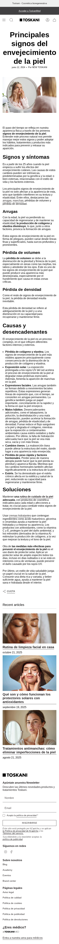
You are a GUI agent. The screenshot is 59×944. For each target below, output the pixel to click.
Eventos (7, 875)
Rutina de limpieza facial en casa (28, 647)
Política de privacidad (14, 908)
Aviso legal (8, 892)
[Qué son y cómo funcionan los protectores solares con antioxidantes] (29, 673)
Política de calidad (12, 897)
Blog (5, 864)
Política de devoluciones (15, 919)
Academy (7, 870)
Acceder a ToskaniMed (29, 11)
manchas (18, 200)
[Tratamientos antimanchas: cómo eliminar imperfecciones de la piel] (29, 727)
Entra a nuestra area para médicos (23, 937)
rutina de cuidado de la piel (36, 496)
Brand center (9, 881)
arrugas (7, 200)
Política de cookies (12, 903)
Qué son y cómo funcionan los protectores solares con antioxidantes (26, 698)
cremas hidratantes (20, 515)
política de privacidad (26, 815)
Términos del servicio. (13, 833)
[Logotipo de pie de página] (15, 775)
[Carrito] (54, 20)
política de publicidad (13, 839)
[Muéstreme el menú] (4, 20)
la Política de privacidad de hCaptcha (20, 831)
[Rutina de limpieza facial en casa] (29, 628)
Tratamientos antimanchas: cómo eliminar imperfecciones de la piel (29, 750)
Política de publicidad (14, 914)
